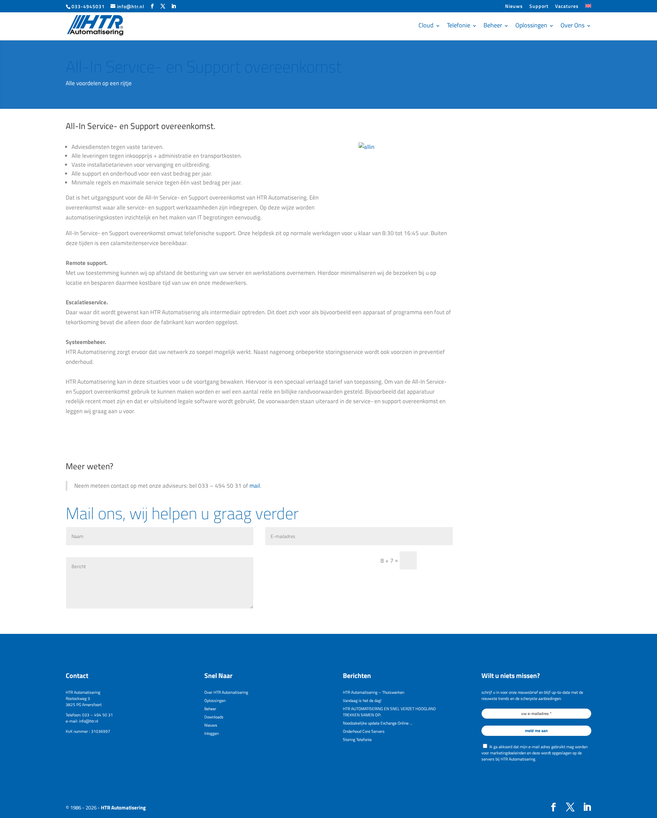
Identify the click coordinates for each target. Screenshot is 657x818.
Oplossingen (531, 25)
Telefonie (458, 25)
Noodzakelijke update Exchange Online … (378, 723)
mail (254, 485)
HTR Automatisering (123, 807)
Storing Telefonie (357, 739)
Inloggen (211, 733)
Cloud (426, 25)
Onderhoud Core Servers (364, 731)
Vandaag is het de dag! (362, 700)
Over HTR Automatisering (226, 692)
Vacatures (567, 7)
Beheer (493, 25)
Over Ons (572, 25)
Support (539, 7)
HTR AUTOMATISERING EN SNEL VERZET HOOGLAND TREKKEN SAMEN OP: (389, 711)
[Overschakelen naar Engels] (588, 8)
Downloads (213, 717)
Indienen (437, 560)
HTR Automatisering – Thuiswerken (373, 692)
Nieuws (514, 7)
